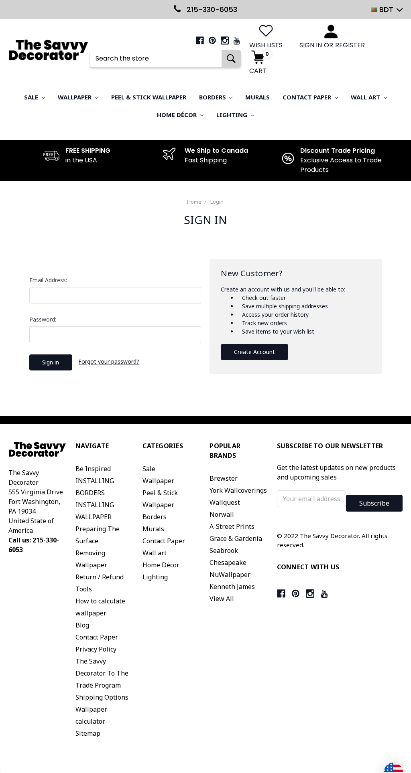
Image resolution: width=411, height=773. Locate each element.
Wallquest (225, 502)
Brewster (224, 478)
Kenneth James (232, 586)
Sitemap (87, 733)
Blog (82, 625)
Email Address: (48, 280)
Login (217, 201)
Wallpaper (75, 97)
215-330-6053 (211, 9)
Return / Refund (99, 577)
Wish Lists (266, 45)
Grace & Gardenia (236, 538)
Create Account (254, 352)
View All (222, 598)
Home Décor (177, 115)
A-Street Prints (232, 526)
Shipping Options (101, 697)
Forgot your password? (108, 361)
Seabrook (224, 550)
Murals (257, 97)
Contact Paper (308, 97)
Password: (42, 319)
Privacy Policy (95, 649)
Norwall (222, 514)
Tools (83, 589)
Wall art (366, 97)
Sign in (310, 45)
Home (194, 201)
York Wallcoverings (238, 490)
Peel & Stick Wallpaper (148, 97)
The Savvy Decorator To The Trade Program (101, 673)
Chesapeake (228, 562)
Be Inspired (93, 468)
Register (350, 45)
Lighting (232, 115)
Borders (213, 97)
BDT (386, 9)
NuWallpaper (230, 574)
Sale (32, 97)
